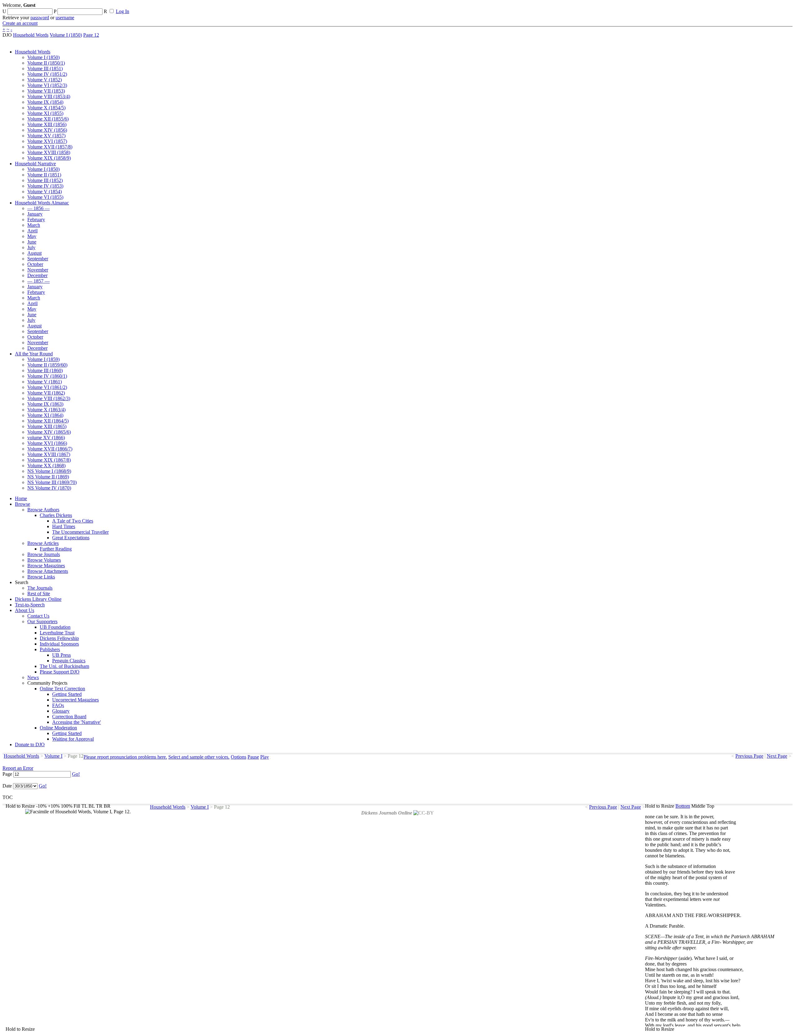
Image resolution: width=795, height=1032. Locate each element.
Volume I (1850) (66, 35)
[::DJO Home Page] (23, 12)
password (39, 17)
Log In (122, 11)
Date (7, 785)
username (65, 17)
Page (7, 774)
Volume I (53, 756)
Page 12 (91, 35)
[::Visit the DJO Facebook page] (193, 7)
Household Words (30, 35)
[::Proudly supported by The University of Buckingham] (760, 7)
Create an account (20, 23)
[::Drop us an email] (215, 7)
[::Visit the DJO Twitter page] (203, 7)
